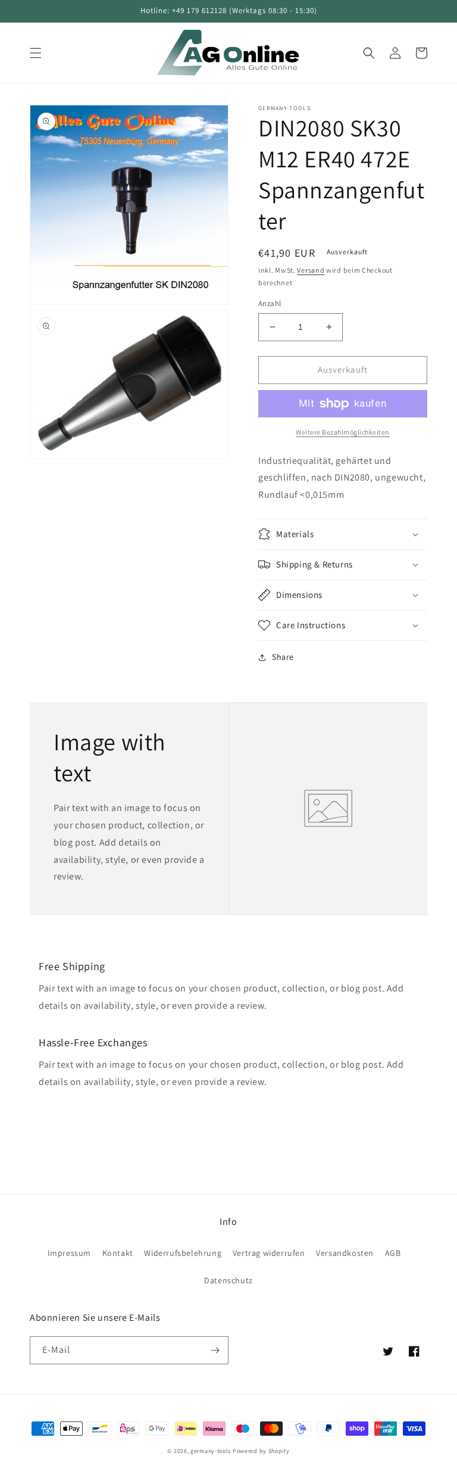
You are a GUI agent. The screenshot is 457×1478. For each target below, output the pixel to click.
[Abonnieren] (215, 1350)
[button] (36, 53)
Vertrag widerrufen (269, 1253)
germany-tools (210, 1451)
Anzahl (269, 303)
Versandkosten (345, 1253)
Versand (310, 270)
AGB (393, 1253)
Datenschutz (228, 1280)
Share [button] (283, 656)
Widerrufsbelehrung (182, 1253)
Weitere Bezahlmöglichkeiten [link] (343, 432)
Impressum (69, 1253)
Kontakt (117, 1253)
